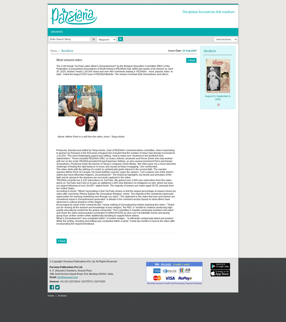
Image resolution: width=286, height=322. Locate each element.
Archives (62, 295)
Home (54, 50)
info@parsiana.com (67, 277)
